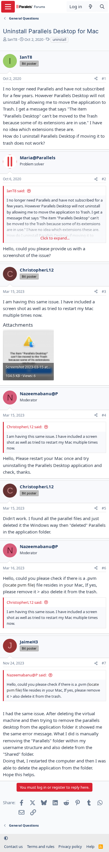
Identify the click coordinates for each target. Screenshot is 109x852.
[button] (6, 838)
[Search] (102, 6)
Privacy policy (70, 846)
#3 (104, 291)
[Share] (96, 79)
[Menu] (8, 7)
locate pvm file (19, 585)
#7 (104, 663)
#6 (104, 568)
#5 (104, 508)
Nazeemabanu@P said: (27, 675)
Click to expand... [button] (54, 238)
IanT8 (12, 39)
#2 (104, 178)
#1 (104, 78)
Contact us (13, 846)
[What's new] (90, 6)
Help (90, 846)
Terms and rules (40, 846)
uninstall (59, 39)
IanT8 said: (16, 190)
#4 (104, 415)
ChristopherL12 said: (24, 426)
